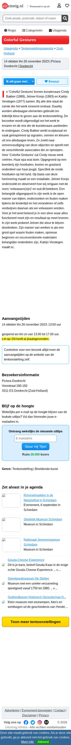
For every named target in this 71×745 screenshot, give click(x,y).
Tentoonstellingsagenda (37, 48)
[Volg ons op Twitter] (32, 722)
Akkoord (43, 741)
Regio (11, 30)
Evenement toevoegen (37, 710)
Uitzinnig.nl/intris (16, 727)
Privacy (44, 715)
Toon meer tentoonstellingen (36, 622)
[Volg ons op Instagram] (39, 722)
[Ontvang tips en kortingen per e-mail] (46, 722)
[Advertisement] (35, 284)
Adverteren (12, 710)
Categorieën (34, 30)
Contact (59, 710)
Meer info (27, 741)
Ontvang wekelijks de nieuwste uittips (35, 431)
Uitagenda (59, 30)
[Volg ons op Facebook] (26, 722)
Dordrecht (26, 66)
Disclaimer (29, 715)
